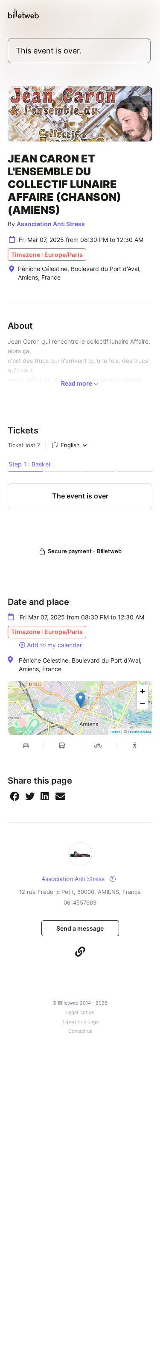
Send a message (80, 928)
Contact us (80, 1031)
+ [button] (142, 691)
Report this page (80, 1022)
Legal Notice (80, 1012)
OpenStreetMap (139, 731)
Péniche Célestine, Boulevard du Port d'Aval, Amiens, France (80, 664)
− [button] (142, 703)
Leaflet (115, 731)
